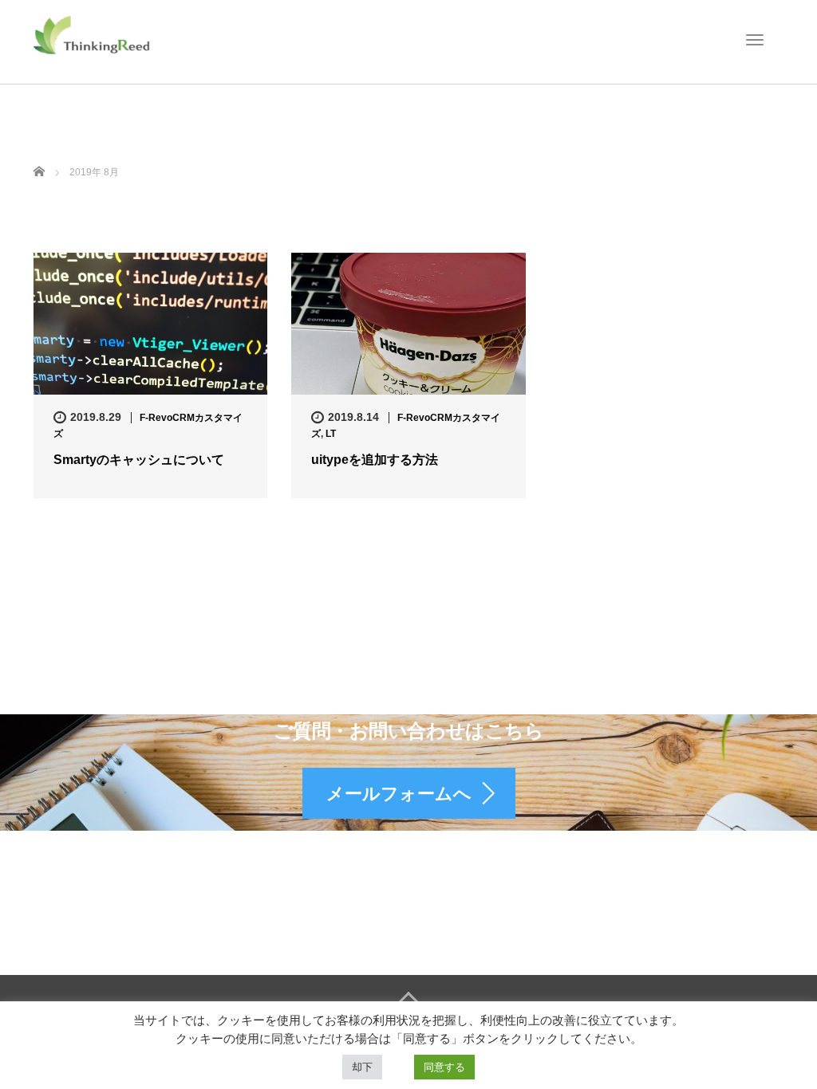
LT (331, 433)
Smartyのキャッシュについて (138, 459)
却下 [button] (362, 1067)
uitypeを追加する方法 (374, 459)
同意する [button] (444, 1067)
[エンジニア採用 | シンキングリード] (93, 34)
